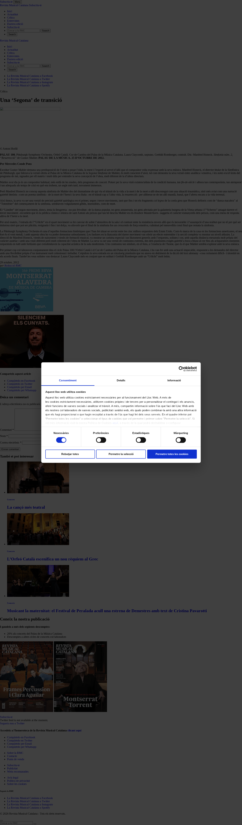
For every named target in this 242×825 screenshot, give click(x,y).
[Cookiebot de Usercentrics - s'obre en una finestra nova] (181, 368)
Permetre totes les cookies (172, 454)
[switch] (101, 440)
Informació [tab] (174, 380)
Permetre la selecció (121, 454)
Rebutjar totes (70, 454)
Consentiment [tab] (68, 380)
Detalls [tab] (121, 380)
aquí (115, 422)
